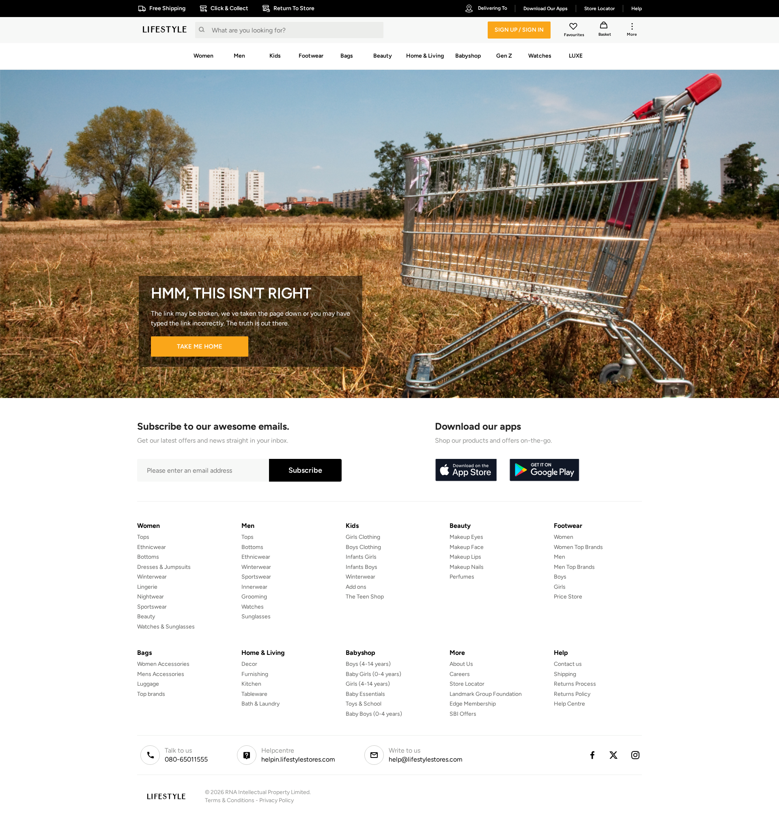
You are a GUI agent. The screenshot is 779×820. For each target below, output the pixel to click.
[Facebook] (592, 755)
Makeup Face (467, 547)
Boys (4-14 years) (368, 664)
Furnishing (254, 674)
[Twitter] (614, 755)
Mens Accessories (160, 674)
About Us (461, 664)
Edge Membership (473, 703)
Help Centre (569, 703)
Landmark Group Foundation (486, 694)
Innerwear (254, 586)
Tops (143, 537)
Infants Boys (361, 567)
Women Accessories (163, 664)
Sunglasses (256, 616)
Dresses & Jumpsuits (164, 567)
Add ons (356, 586)
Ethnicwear (151, 547)
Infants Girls (361, 556)
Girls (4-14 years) (368, 683)
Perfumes (462, 576)
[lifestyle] (165, 30)
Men (559, 556)
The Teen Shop (365, 596)
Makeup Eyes (466, 537)
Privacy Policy (276, 800)
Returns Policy (572, 694)
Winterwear (152, 576)
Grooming (254, 596)
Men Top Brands (574, 567)
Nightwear (150, 596)
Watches (252, 606)
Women (563, 537)
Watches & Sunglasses (166, 626)
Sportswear (152, 606)
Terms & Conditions (229, 800)
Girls (560, 586)
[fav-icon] (574, 27)
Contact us (568, 664)
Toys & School (363, 703)
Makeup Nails (467, 567)
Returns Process (575, 683)
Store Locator (467, 683)
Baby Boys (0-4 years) (374, 713)
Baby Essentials (365, 694)
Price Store (568, 596)
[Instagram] (636, 755)
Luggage (148, 683)
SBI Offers (463, 713)
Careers (460, 674)
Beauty (146, 616)
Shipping (565, 674)
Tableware (254, 694)
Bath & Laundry (260, 703)
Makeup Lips (465, 556)
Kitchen (251, 683)
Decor (249, 664)
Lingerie (147, 586)
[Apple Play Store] (466, 470)
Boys (560, 576)
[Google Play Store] (544, 470)
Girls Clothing (363, 537)
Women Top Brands (578, 547)
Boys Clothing (363, 547)
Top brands (151, 694)
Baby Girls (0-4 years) (373, 674)
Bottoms (148, 556)
